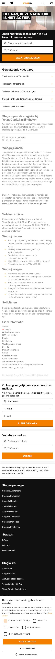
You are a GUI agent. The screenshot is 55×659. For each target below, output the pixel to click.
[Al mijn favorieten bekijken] (11, 3)
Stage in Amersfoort (11, 516)
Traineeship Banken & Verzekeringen (19, 91)
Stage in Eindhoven (11, 527)
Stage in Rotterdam (11, 496)
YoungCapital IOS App (12, 584)
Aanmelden (7, 568)
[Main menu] (3, 3)
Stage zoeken (8, 573)
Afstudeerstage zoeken (13, 579)
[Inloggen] (51, 3)
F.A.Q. (5, 540)
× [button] (52, 599)
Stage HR (18, 375)
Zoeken (27, 455)
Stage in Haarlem (10, 511)
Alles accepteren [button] (27, 642)
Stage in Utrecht (9, 501)
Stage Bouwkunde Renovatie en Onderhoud (22, 99)
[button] (27, 654)
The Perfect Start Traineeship (15, 76)
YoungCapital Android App (14, 589)
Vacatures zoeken (28, 57)
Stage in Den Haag (10, 522)
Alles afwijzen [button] (27, 648)
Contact (5, 545)
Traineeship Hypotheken (13, 84)
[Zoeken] (44, 3)
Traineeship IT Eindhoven (13, 106)
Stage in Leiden (9, 506)
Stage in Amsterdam (11, 491)
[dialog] (27, 627)
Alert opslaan (27, 423)
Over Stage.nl (8, 550)
